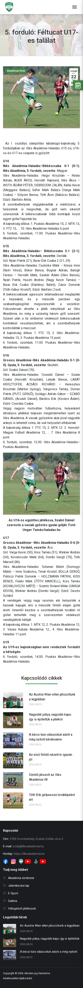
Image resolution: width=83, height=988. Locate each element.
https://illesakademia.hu (29, 854)
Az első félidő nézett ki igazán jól (50, 757)
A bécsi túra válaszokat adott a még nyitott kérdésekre (50, 737)
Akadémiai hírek (16, 70)
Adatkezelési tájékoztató (17, 978)
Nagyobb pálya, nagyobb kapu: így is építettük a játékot (50, 717)
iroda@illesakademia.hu (28, 846)
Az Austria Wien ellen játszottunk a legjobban (52, 697)
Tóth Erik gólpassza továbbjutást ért (52, 797)
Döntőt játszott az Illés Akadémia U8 (45, 777)
